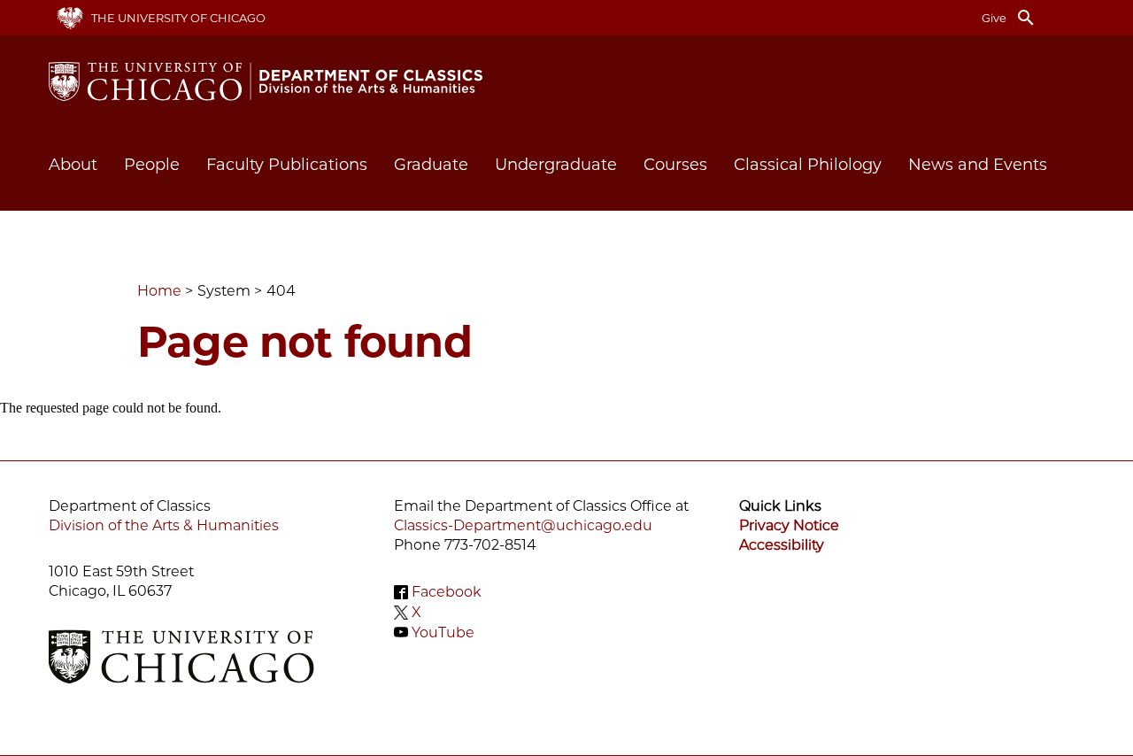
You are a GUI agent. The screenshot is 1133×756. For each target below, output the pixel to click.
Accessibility (781, 544)
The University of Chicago (178, 18)
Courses (675, 164)
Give (994, 18)
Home (159, 290)
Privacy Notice (789, 525)
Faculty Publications (286, 164)
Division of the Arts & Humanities (164, 525)
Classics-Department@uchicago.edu (523, 525)
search (1026, 17)
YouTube (443, 631)
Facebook (447, 591)
